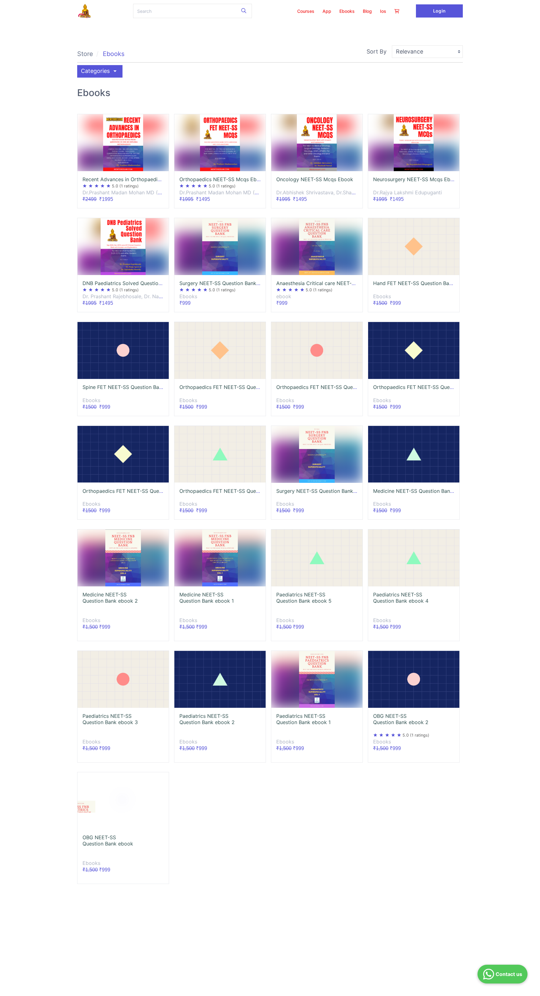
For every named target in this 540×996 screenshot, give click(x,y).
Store (85, 54)
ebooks (347, 11)
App (326, 11)
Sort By (377, 51)
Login (439, 10)
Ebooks (113, 54)
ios (383, 11)
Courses (305, 11)
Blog (367, 11)
